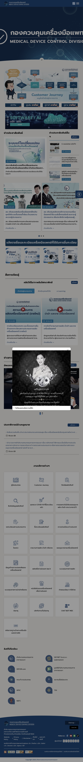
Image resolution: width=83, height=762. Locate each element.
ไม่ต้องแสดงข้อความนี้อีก (24, 408)
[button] (40, 414)
